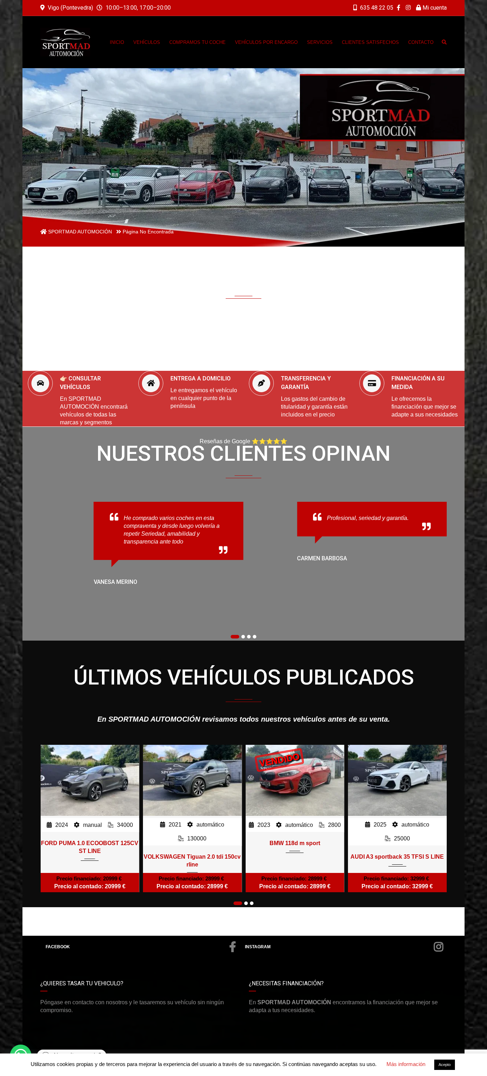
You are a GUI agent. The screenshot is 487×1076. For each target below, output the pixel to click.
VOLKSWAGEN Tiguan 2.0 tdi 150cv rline (89, 861)
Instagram (258, 946)
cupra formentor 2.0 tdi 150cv (397, 843)
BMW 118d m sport (192, 843)
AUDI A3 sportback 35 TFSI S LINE (295, 857)
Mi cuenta (434, 7)
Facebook (58, 946)
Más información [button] (405, 1064)
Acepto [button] (445, 1064)
